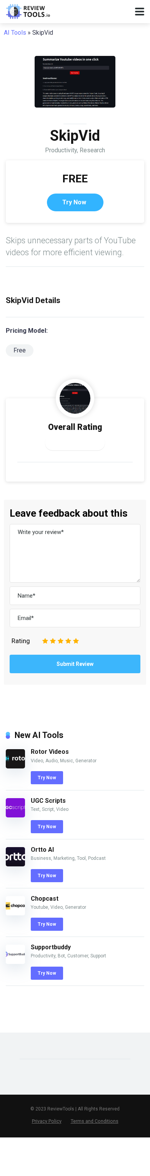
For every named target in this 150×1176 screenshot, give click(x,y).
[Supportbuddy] (15, 961)
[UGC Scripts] (15, 815)
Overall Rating (75, 427)
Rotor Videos (50, 751)
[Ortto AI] (15, 864)
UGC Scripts (48, 800)
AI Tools (15, 32)
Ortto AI (42, 849)
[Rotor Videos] (15, 766)
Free (19, 350)
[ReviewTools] (28, 10)
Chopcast (44, 898)
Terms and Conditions (94, 1121)
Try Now (74, 202)
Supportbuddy (51, 947)
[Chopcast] (15, 913)
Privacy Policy (47, 1121)
